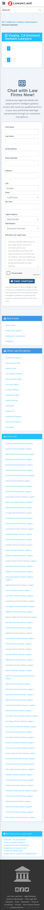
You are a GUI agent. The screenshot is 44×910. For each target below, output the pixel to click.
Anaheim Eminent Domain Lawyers (19, 443)
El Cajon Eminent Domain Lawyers (18, 513)
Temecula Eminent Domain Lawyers (19, 785)
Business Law (10, 368)
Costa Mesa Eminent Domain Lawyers (20, 497)
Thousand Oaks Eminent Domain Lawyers (21, 791)
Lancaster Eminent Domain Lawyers (19, 596)
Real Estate (31, 22)
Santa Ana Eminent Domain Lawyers (19, 743)
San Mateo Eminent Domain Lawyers (19, 737)
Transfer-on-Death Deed (13, 851)
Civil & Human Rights (13, 379)
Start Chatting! (23, 281)
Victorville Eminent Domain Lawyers (19, 812)
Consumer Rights (12, 384)
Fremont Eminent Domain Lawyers (18, 545)
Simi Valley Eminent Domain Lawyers (19, 769)
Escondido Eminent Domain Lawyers (19, 529)
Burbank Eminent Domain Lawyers (19, 465)
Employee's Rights (12, 395)
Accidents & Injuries (13, 358)
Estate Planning (11, 400)
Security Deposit (19, 840)
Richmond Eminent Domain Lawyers (19, 689)
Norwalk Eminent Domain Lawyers (18, 628)
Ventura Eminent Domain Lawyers (18, 807)
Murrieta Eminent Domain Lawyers (19, 622)
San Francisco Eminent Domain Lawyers (21, 726)
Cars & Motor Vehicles (14, 374)
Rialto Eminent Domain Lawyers (17, 684)
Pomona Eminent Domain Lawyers (18, 670)
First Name (9, 127)
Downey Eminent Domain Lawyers (18, 507)
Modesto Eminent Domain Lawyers (19, 612)
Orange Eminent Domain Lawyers (18, 649)
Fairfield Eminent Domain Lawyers (18, 534)
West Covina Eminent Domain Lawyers (20, 817)
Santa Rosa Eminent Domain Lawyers (19, 764)
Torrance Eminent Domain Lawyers (19, 796)
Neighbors (9, 341)
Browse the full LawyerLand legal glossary (20, 853)
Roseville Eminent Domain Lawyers (19, 700)
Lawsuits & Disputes (13, 422)
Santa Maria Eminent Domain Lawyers (20, 759)
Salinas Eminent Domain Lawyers (18, 710)
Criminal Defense (12, 390)
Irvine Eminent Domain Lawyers (17, 590)
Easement (7, 840)
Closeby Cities (11, 436)
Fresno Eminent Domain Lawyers (18, 550)
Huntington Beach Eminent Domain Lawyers (19, 578)
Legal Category (11, 214)
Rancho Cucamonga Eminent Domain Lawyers (20, 677)
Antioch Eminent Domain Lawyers (18, 449)
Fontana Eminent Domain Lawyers (18, 539)
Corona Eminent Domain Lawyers (18, 491)
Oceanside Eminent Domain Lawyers (19, 638)
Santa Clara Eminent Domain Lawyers (20, 748)
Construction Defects (13, 331)
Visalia (20, 22)
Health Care (10, 411)
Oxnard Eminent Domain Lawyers (18, 654)
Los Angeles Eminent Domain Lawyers (20, 606)
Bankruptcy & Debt (12, 363)
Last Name (9, 136)
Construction (10, 325)
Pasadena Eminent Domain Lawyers (19, 665)
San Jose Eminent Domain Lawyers (18, 732)
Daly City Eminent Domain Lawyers (19, 502)
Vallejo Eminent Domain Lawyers (18, 801)
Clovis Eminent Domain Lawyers (17, 481)
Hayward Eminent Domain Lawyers (19, 571)
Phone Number (11, 158)
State (7, 192)
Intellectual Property (13, 416)
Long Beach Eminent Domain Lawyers (20, 601)
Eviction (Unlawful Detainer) (14, 842)
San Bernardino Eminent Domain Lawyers (21, 716)
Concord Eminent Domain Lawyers (18, 486)
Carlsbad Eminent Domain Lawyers (19, 470)
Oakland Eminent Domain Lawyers (18, 633)
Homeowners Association (15, 336)
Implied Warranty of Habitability (16, 845)
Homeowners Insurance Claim (15, 848)
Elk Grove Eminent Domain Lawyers (19, 523)
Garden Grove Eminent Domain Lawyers (21, 561)
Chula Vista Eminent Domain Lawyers (20, 475)
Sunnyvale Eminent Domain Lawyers (19, 780)
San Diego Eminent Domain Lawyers (19, 721)
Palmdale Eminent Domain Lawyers (19, 660)
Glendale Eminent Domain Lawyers (19, 566)
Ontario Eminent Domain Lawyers (18, 644)
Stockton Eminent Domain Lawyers (19, 775)
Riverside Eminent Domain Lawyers (19, 694)
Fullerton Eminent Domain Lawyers (19, 555)
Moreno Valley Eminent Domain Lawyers (21, 617)
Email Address (11, 149)
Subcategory (10, 223)
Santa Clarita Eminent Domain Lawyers (20, 753)
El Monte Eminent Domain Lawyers (19, 518)
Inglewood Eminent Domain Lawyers (19, 585)
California (10, 22)
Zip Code (8, 202)
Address (8, 171)
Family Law (9, 406)
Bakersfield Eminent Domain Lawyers (19, 454)
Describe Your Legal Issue (15, 235)
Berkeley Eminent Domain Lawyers (19, 459)
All (3, 22)
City (6, 183)
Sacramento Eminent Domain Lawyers (20, 705)
